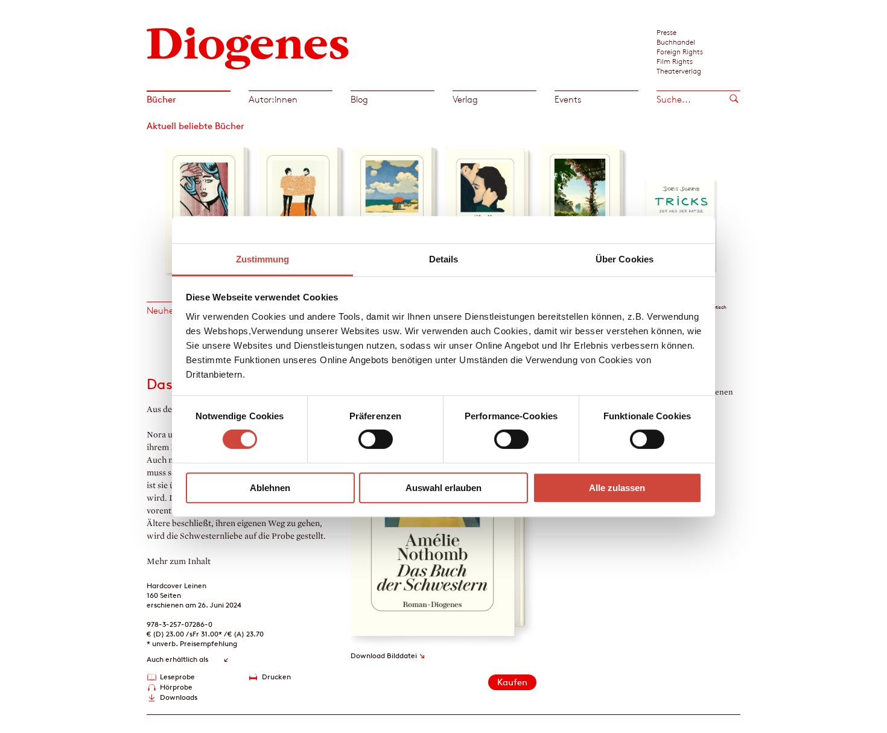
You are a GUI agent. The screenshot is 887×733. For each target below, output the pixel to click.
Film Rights (675, 61)
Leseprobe (177, 676)
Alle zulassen (617, 488)
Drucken (276, 676)
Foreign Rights (680, 51)
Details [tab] (444, 259)
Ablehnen (270, 488)
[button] (155, 206)
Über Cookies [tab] (624, 259)
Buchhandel (676, 41)
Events (568, 99)
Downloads (178, 697)
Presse (666, 32)
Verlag (465, 99)
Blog (359, 99)
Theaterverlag (679, 70)
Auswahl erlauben (443, 488)
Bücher (161, 99)
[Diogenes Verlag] (248, 46)
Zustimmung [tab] (263, 259)
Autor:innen (273, 99)
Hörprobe (176, 686)
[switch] (375, 439)
